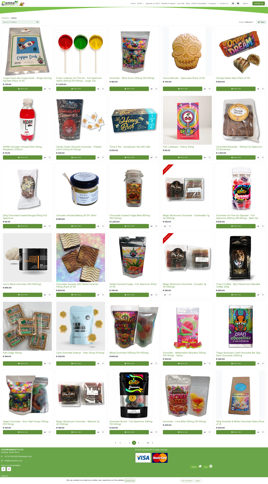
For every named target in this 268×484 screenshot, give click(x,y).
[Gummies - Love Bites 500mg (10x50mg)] (187, 395)
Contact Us (258, 3)
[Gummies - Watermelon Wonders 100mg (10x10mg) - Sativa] (187, 326)
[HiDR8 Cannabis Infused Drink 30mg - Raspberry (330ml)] (27, 120)
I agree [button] (197, 480)
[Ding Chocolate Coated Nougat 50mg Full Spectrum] (27, 188)
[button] (246, 22)
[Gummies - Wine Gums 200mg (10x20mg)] (134, 51)
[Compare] (45, 89)
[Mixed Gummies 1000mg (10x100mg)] (134, 326)
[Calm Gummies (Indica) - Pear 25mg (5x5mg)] (80, 326)
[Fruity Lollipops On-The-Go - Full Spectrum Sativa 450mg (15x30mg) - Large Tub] (80, 51)
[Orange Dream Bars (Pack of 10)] (240, 51)
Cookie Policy (130, 480)
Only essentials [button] (187, 480)
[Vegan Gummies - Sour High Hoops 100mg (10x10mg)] (27, 395)
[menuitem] (133, 3)
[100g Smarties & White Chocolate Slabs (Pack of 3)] (240, 395)
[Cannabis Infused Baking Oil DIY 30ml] (80, 188)
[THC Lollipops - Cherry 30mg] (187, 120)
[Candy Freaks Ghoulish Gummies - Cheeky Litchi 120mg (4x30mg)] (80, 120)
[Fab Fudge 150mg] (27, 326)
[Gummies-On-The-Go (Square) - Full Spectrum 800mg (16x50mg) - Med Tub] (240, 188)
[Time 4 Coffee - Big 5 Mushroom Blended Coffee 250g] (240, 257)
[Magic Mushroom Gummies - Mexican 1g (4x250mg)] (80, 395)
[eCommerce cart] (233, 3)
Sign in (245, 3)
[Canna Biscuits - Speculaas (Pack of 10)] (187, 51)
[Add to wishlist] (50, 89)
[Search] (37, 22)
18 (148, 443)
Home (194, 467)
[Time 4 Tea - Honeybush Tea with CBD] (134, 120)
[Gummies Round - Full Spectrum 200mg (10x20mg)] (134, 395)
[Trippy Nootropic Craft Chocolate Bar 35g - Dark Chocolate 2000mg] (240, 326)
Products (5, 18)
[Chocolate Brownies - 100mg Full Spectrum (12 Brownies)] (240, 120)
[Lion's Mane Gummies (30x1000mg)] (27, 257)
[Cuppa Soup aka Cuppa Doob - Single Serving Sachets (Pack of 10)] (27, 51)
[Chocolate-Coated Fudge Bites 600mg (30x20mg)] (134, 188)
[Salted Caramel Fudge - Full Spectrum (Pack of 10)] (134, 257)
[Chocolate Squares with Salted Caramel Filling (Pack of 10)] (80, 257)
